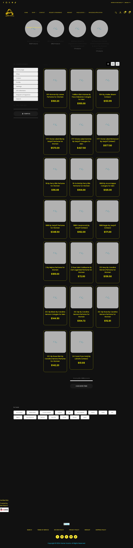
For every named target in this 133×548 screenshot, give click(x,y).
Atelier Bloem (32, 412)
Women (75, 417)
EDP (69, 412)
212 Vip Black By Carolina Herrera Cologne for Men (55, 313)
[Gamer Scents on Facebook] (3, 2)
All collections (21, 91)
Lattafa (93, 412)
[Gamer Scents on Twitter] (9, 2)
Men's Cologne (33, 41)
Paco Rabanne (30, 417)
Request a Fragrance (23, 95)
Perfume (42, 417)
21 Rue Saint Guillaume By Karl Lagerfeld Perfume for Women (81, 269)
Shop (18, 74)
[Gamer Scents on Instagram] (6, 2)
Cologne (60, 412)
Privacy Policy (74, 530)
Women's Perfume (55, 41)
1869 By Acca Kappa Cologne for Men (107, 184)
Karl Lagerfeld (80, 412)
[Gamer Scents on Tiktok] (15, 2)
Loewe (102, 412)
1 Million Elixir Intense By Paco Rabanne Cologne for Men (81, 96)
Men (112, 412)
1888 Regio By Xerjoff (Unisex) (107, 226)
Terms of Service (43, 530)
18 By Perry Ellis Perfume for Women (55, 184)
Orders (18, 78)
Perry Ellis (53, 417)
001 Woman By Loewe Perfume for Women (55, 95)
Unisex (64, 417)
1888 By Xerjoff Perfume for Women (55, 226)
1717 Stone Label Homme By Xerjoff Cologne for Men (81, 141)
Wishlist (87, 530)
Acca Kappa (19, 412)
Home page (20, 70)
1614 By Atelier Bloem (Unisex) (107, 95)
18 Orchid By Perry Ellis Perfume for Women (81, 184)
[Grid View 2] (113, 64)
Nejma (18, 417)
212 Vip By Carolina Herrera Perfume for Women (81, 314)
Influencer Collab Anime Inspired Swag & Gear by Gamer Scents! (99, 45)
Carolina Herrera (46, 412)
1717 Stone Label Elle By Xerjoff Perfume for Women (55, 141)
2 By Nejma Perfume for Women (55, 268)
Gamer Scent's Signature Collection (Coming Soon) (77, 43)
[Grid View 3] (108, 64)
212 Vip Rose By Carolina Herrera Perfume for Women (107, 314)
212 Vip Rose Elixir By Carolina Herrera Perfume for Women (55, 358)
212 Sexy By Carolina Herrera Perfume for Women (107, 269)
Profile (18, 82)
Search (18, 99)
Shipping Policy (101, 530)
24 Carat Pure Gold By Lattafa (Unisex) (81, 357)
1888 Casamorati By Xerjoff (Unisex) (81, 226)
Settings (19, 86)
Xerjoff (85, 417)
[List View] (117, 64)
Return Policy (59, 530)
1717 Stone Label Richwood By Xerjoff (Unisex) (107, 140)
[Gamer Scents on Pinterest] (12, 2)
